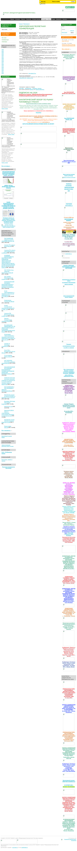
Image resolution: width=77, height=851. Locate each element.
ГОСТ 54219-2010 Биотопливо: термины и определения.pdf (8, 362)
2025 (3, 51)
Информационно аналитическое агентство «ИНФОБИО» (18, 7)
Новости (23, 19)
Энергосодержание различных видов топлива (7, 445)
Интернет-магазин (36, 19)
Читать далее (5, 108)
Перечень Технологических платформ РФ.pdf (7, 320)
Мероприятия (27, 23)
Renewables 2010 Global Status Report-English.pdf (8, 403)
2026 (3, 49)
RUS (44, 3)
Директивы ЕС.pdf (8, 406)
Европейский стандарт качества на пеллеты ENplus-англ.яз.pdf (8, 421)
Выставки (4, 37)
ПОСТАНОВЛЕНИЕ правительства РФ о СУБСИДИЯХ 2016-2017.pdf (8, 240)
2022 (3, 55)
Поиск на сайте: (56, 1)
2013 (3, 68)
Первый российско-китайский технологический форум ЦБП (68, 45)
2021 (3, 57)
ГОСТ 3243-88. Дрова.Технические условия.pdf (7, 278)
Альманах (17, 19)
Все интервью (6, 166)
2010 (3, 73)
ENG (44, 1)
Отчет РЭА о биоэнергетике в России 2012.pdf (8, 351)
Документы (58, 19)
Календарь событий (46, 19)
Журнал (12, 19)
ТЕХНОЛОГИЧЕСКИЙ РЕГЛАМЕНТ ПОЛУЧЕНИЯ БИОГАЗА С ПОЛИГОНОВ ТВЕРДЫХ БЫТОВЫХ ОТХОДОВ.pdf (8, 284)
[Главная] (3, 14)
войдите (31, 89)
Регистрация (64, 32)
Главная (21, 23)
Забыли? (72, 30)
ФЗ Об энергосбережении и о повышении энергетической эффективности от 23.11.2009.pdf (8, 293)
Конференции (5, 39)
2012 (3, 70)
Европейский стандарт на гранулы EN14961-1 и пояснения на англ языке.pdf (8, 396)
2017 (3, 62)
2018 (3, 61)
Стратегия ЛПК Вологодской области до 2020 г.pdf (8, 315)
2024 (3, 52)
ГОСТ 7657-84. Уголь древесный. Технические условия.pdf (8, 271)
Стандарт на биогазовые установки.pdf (6, 345)
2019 (3, 60)
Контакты (65, 19)
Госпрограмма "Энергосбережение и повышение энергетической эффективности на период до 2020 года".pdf (8, 337)
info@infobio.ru (68, 253)
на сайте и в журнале (69, 347)
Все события (65, 49)
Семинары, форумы (36, 88)
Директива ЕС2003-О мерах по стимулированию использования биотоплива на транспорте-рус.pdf (8, 413)
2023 (3, 54)
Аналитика (28, 19)
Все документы (6, 430)
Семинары (4, 41)
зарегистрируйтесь (40, 89)
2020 (3, 58)
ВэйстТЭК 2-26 (65, 41)
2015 (3, 65)
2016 (3, 64)
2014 (3, 67)
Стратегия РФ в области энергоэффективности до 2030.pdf (8, 251)
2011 (3, 71)
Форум (53, 19)
